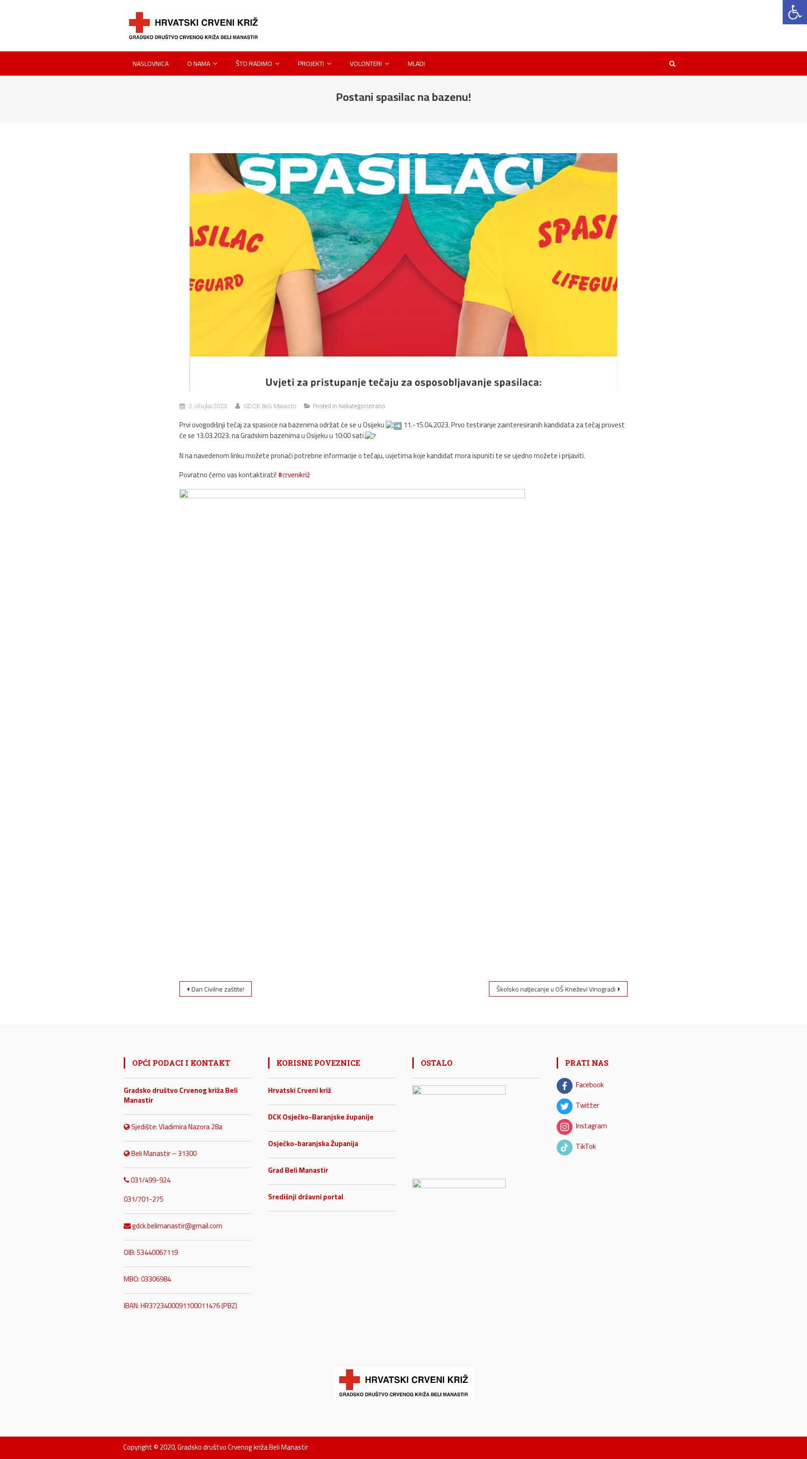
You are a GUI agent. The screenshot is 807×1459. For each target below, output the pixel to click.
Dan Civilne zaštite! (217, 989)
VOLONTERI (366, 63)
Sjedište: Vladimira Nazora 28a (176, 1126)
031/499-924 (149, 1180)
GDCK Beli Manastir (270, 406)
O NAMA (198, 63)
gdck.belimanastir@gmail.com (176, 1225)
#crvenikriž (294, 475)
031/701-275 (143, 1199)
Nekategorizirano (362, 405)
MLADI (416, 63)
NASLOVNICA (151, 63)
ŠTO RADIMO (254, 63)
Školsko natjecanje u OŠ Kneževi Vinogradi (556, 989)
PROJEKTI (311, 63)
